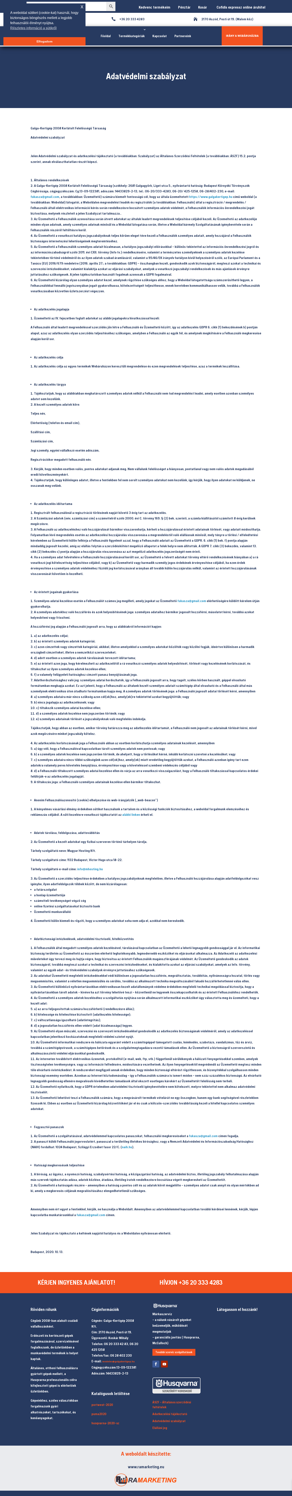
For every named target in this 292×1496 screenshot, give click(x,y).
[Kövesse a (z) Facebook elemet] (155, 1364)
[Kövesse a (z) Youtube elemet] (164, 1364)
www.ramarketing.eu (146, 1466)
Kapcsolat (159, 36)
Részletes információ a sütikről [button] (33, 28)
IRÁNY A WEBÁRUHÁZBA (242, 36)
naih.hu (127, 1147)
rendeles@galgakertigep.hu (118, 1361)
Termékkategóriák (131, 36)
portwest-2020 (102, 1405)
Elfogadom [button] (44, 41)
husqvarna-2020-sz (105, 1423)
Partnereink (182, 36)
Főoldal (106, 36)
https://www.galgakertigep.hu (210, 197)
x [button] (82, 6)
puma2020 (98, 1414)
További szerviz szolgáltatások (173, 1352)
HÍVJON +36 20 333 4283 (191, 1282)
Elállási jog (159, 1428)
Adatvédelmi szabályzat (169, 1421)
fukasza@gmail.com (45, 197)
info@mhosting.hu (90, 869)
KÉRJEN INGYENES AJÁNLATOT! (76, 1282)
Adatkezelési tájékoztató (169, 1414)
